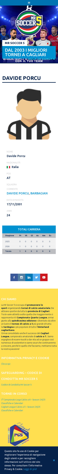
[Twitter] (36, 277)
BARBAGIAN (39, 193)
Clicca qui (5, 364)
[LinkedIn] (29, 277)
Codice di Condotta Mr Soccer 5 (16, 384)
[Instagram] (21, 277)
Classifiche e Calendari (12, 403)
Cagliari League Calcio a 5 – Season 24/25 (20, 407)
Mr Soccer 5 (15, 43)
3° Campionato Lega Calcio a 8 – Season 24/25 (23, 399)
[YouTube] (44, 277)
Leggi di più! (30, 469)
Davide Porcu (18, 193)
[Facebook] (14, 277)
